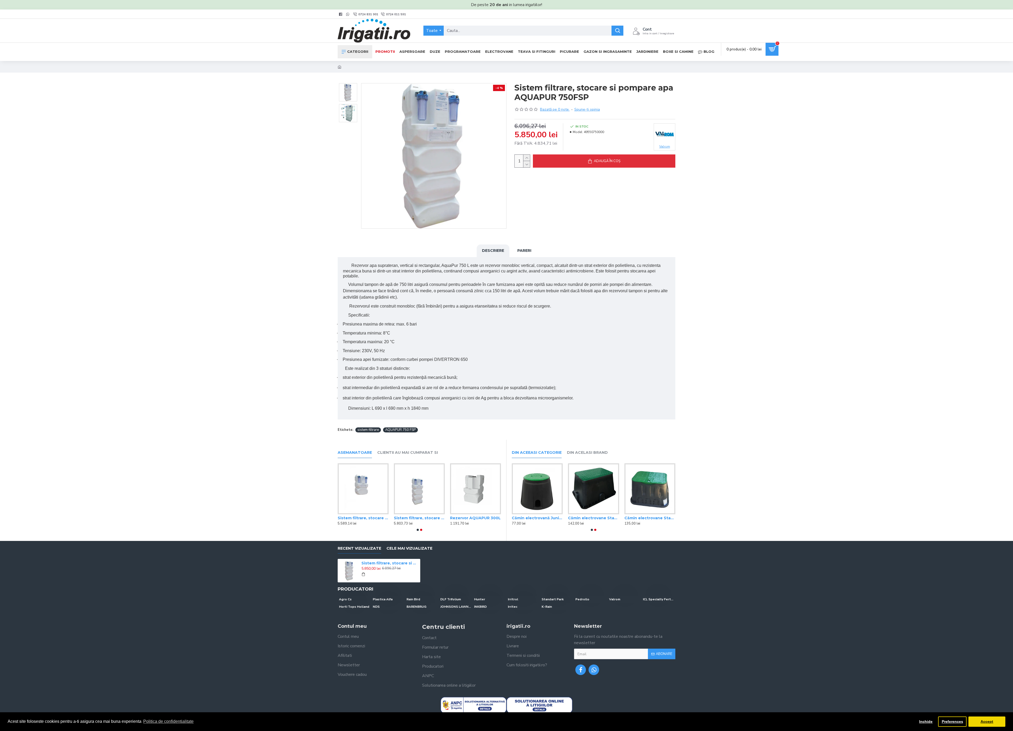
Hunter (479, 599)
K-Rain (547, 607)
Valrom (614, 599)
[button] (418, 530)
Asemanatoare (355, 452)
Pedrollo (582, 599)
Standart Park (553, 599)
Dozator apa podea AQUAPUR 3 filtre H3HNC (363, 518)
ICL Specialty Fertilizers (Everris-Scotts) (658, 599)
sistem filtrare (368, 429)
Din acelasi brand (587, 452)
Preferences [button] (952, 721)
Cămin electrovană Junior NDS (649, 518)
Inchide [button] (926, 721)
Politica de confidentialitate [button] (168, 721)
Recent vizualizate (359, 548)
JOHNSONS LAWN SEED (455, 607)
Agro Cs (345, 599)
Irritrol (513, 599)
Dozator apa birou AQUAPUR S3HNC (419, 518)
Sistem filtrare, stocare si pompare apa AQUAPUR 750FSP (475, 518)
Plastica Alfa (383, 599)
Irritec (512, 607)
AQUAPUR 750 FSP (400, 429)
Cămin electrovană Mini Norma (537, 518)
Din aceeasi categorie (537, 452)
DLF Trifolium (450, 599)
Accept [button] (987, 721)
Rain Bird (413, 599)
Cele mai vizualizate (409, 548)
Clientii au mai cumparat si (407, 452)
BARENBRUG (416, 607)
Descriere (493, 250)
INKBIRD (480, 607)
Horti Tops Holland (354, 607)
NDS (376, 607)
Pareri (524, 250)
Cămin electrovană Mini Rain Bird (593, 518)
